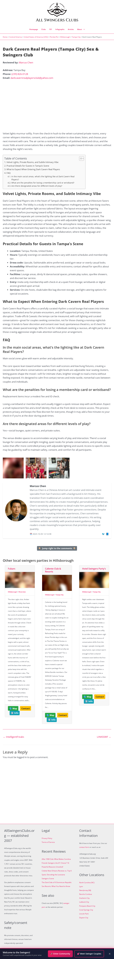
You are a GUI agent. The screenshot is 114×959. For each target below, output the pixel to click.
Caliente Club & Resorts (53, 570)
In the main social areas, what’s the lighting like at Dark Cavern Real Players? (43, 178)
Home (5, 37)
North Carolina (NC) (87, 882)
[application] (83, 29)
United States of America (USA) (36, 37)
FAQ (9, 173)
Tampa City (76, 37)
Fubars (11, 568)
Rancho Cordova (85, 894)
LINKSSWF (104, 736)
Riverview (22, 592)
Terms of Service (48, 842)
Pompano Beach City (87, 906)
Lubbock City (84, 902)
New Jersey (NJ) (85, 890)
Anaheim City (84, 898)
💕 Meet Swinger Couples (89, 953)
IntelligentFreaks (13, 736)
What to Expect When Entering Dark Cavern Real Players (33, 169)
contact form (84, 847)
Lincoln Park (84, 914)
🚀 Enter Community (60, 953)
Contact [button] (25, 708)
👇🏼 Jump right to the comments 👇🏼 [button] (57, 548)
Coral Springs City (86, 910)
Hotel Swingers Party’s (94, 568)
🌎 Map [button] (13, 708)
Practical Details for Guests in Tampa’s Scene (28, 165)
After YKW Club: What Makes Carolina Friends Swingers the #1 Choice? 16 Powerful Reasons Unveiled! (56, 863)
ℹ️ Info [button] (14, 712)
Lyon (81, 886)
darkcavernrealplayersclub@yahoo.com (32, 77)
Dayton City (83, 917)
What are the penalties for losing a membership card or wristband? (42, 182)
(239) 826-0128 (20, 74)
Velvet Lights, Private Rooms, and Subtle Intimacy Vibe (32, 162)
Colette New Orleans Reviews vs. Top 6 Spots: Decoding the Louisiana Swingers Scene (57, 875)
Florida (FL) (54, 37)
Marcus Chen (26, 62)
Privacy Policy (47, 838)
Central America (15, 37)
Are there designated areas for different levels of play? (36, 186)
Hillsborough (65, 37)
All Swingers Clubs (57, 20)
